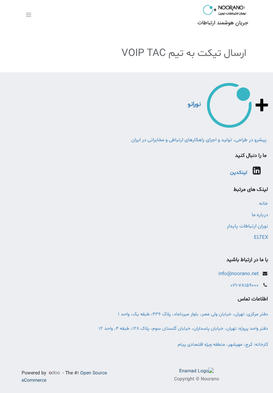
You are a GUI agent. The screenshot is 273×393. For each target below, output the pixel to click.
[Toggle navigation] (29, 15)
